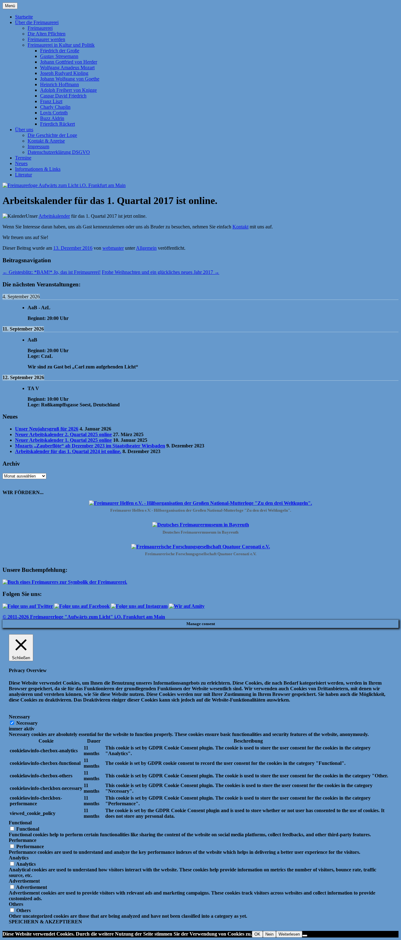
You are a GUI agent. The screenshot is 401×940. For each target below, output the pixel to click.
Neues (21, 163)
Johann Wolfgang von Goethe (69, 78)
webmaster (113, 248)
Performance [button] (22, 840)
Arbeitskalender (54, 216)
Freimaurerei (40, 28)
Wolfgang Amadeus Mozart (67, 67)
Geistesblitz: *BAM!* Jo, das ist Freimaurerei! (52, 272)
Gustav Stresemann (59, 56)
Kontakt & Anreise (46, 141)
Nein (269, 934)
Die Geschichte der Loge (52, 135)
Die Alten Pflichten (46, 33)
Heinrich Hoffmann (59, 84)
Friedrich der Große (59, 50)
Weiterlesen (289, 934)
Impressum (38, 146)
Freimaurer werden (46, 39)
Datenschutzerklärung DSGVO (59, 152)
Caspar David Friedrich (63, 95)
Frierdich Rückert (57, 124)
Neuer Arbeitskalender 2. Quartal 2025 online (63, 434)
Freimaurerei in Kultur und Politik (61, 45)
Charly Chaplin (55, 107)
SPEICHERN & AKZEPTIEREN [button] (45, 921)
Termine (23, 157)
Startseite (24, 16)
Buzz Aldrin (52, 118)
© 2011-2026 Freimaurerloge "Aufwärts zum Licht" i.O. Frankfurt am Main (84, 616)
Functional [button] (20, 822)
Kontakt (240, 226)
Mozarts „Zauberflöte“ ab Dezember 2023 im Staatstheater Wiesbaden (90, 445)
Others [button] (16, 904)
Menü (10, 5)
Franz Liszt (51, 101)
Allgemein (146, 248)
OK (257, 934)
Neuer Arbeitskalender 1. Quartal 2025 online (63, 440)
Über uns (24, 129)
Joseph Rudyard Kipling (64, 73)
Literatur (23, 174)
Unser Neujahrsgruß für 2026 (46, 428)
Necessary (27, 723)
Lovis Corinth (54, 112)
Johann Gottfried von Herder (68, 62)
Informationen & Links (37, 169)
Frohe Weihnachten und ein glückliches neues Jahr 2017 (160, 272)
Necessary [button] (19, 716)
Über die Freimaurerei (37, 22)
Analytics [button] (19, 857)
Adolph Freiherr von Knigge (68, 90)
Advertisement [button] (24, 881)
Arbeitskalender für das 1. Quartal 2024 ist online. (68, 451)
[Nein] (304, 936)
